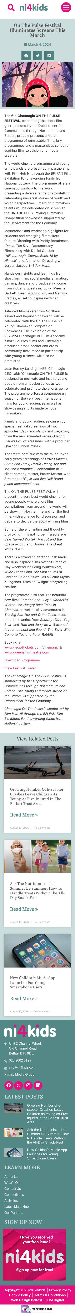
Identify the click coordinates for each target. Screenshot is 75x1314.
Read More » (24, 815)
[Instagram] (28, 1085)
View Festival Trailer (20, 668)
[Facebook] (8, 1085)
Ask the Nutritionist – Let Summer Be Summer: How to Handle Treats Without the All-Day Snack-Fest (37, 890)
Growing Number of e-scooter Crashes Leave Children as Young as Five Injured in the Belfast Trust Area (37, 796)
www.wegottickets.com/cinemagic (31, 647)
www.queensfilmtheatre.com (26, 652)
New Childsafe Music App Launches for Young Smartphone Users (32, 983)
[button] (11, 7)
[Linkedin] (38, 1085)
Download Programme (22, 660)
